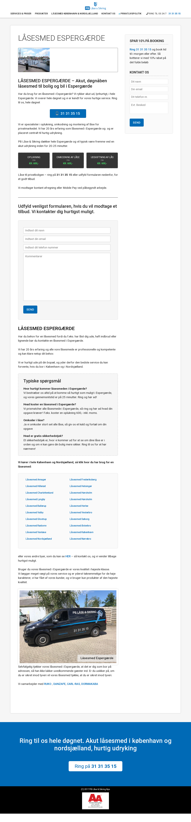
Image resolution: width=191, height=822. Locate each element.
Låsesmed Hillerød (36, 486)
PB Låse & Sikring (95, 7)
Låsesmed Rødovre (36, 525)
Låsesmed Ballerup (36, 505)
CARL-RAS (73, 684)
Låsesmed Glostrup (36, 519)
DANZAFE (59, 684)
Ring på (95, 766)
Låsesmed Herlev (79, 505)
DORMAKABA (89, 684)
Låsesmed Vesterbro (81, 512)
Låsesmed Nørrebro (80, 538)
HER (68, 556)
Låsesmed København (81, 532)
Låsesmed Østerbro (80, 525)
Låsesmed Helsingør (81, 486)
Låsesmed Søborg (79, 519)
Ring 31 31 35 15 (140, 49)
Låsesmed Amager (36, 479)
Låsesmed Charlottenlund (39, 492)
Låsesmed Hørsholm (81, 492)
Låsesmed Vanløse (36, 532)
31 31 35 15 (174, 13)
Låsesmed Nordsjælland (39, 538)
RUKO (47, 684)
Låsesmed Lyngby (35, 499)
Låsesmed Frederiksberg (83, 479)
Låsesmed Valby (34, 512)
